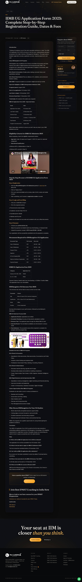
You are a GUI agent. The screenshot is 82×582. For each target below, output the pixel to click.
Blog (43, 2)
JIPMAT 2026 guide (63, 100)
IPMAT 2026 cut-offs (63, 103)
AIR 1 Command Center (57, 2)
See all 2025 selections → (63, 75)
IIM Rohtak (12, 506)
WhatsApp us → (29, 481)
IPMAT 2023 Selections (52, 560)
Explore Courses (71, 2)
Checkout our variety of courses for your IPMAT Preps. (23, 499)
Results (38, 2)
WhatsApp (70, 61)
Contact (48, 2)
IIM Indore (12, 504)
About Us (33, 558)
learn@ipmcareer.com (12, 566)
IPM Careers (23, 38)
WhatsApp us (66, 86)
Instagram (65, 562)
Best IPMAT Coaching (35, 556)
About (27, 2)
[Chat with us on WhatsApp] (79, 579)
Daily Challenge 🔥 (35, 566)
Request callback (66, 58)
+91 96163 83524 (67, 89)
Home (8, 11)
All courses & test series (64, 108)
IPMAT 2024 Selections (52, 558)
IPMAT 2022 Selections (52, 562)
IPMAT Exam (33, 562)
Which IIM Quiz (34, 568)
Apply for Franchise (67, 558)
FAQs (32, 571)
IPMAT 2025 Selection (51, 556)
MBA (28, 38)
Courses (32, 2)
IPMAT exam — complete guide (65, 97)
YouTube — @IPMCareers (68, 560)
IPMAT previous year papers (65, 105)
